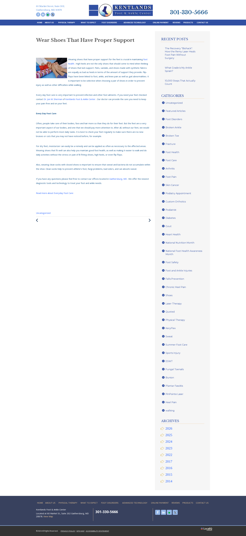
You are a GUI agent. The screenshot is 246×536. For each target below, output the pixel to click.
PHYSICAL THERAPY (66, 22)
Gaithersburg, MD (118, 178)
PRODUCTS (188, 22)
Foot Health (172, 152)
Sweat (169, 336)
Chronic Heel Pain (176, 287)
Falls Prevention (175, 279)
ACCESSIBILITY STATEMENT (97, 531)
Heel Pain (171, 402)
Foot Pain (171, 177)
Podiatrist (171, 210)
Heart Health (173, 234)
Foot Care (171, 160)
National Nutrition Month (180, 242)
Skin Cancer (172, 185)
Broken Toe (172, 135)
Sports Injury (173, 353)
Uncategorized (43, 213)
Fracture (171, 144)
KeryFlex (171, 328)
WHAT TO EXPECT (88, 22)
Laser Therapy (174, 303)
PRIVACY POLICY (68, 531)
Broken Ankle (173, 127)
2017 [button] (168, 461)
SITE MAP (80, 531)
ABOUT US (49, 22)
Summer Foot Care (176, 344)
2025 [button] (168, 435)
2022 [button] (168, 455)
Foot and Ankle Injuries (179, 270)
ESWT (169, 361)
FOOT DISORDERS (109, 22)
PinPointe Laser (174, 394)
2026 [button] (168, 428)
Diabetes (171, 218)
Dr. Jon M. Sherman (53, 99)
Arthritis (170, 168)
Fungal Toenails (175, 369)
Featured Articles (175, 111)
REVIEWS (176, 22)
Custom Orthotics (176, 201)
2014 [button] (168, 481)
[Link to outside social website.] (48, 14)
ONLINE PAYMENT (161, 22)
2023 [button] (168, 448)
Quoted (170, 311)
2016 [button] (168, 468)
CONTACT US (202, 22)
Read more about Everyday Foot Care (54, 193)
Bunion (170, 377)
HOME (39, 22)
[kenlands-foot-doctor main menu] (168, 4)
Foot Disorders (174, 119)
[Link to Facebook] (38, 14)
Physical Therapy (175, 320)
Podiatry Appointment (178, 193)
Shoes (169, 295)
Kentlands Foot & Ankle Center (80, 99)
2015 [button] (168, 474)
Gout (169, 226)
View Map (48, 516)
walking (170, 410)
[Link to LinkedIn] (43, 14)
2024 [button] (168, 441)
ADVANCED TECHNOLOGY (135, 22)
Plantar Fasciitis (174, 386)
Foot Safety (172, 262)
